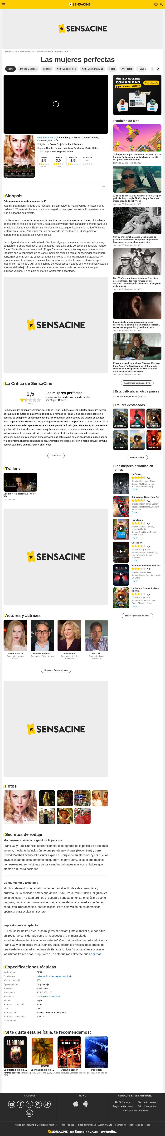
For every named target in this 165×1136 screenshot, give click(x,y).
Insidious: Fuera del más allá (145, 565)
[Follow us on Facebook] (21, 1104)
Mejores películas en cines (137, 616)
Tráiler (134, 489)
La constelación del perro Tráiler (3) (121, 447)
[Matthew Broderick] (42, 635)
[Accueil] (79, 4)
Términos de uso (66, 1125)
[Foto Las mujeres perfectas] (20, 807)
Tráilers (12, 468)
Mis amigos (87, 157)
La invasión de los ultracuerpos (48, 1069)
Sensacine (73, 157)
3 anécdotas (42, 988)
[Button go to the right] (158, 69)
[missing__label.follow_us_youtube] (12, 1104)
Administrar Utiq (105, 1125)
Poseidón (96, 1069)
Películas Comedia (44, 51)
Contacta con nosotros (47, 1125)
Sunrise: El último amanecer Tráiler (138, 447)
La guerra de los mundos (18, 1069)
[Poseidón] (96, 1052)
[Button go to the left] (152, 69)
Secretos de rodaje (23, 834)
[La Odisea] (121, 483)
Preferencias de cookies (139, 1125)
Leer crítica (56, 455)
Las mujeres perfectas (131, 396)
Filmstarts (143, 1102)
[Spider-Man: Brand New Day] (121, 506)
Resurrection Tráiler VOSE (138, 426)
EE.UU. (40, 972)
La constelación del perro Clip (121, 426)
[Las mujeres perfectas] (19, 156)
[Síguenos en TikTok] (48, 1104)
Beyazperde (119, 1106)
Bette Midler (92, 148)
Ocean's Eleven (69, 1069)
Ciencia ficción (90, 137)
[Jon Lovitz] (96, 635)
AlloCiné (119, 1102)
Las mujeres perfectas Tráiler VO (19, 495)
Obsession (136, 543)
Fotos (11, 786)
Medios (44, 157)
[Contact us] (30, 1113)
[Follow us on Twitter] (30, 1104)
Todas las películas (26, 51)
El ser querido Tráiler (154, 426)
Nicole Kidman (54, 148)
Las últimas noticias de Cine (137, 383)
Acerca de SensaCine (24, 1125)
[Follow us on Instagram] (39, 1104)
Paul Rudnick (75, 144)
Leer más (95, 954)
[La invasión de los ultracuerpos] (42, 1052)
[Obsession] (121, 552)
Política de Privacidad (86, 1125)
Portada (8, 51)
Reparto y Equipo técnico (56, 670)
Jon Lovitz (96, 653)
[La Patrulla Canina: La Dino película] (121, 597)
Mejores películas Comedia (65, 1073)
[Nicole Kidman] (15, 635)
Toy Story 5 (137, 520)
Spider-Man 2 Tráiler (154, 447)
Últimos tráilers (137, 457)
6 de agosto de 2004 (48, 137)
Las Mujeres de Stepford (48, 996)
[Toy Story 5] (121, 529)
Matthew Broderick (73, 148)
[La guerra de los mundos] (15, 1052)
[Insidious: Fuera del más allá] (121, 575)
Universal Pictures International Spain (54, 976)
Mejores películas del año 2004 (36, 1073)
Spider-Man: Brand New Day (145, 497)
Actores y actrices (23, 615)
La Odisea (136, 474)
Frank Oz (55, 144)
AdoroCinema (145, 1106)
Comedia (42, 140)
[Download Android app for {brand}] (87, 1103)
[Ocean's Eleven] (69, 1052)
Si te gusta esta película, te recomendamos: (48, 1032)
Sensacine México (132, 1110)
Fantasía (53, 140)
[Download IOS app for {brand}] (77, 1103)
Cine (15, 51)
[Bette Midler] (69, 635)
